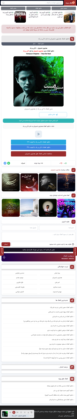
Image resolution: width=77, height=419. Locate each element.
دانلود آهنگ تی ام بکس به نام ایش (62, 317)
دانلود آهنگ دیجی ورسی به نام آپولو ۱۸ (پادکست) (58, 358)
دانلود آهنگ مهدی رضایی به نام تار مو (62, 326)
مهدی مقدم (19, 278)
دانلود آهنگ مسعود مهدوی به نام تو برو (61, 344)
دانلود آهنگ (38, 8)
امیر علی (57, 282)
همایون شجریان (57, 278)
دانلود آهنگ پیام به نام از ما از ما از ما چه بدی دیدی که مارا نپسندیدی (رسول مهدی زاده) (47, 353)
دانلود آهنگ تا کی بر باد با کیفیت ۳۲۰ (38, 147)
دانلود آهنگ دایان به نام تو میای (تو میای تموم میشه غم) (56, 349)
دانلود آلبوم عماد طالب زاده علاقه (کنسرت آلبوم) (59, 395)
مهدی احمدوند (57, 292)
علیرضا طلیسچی (19, 287)
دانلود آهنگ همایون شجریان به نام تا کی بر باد (53, 39)
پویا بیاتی (57, 273)
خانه (53, 126)
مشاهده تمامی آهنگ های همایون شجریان (38, 154)
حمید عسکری (57, 287)
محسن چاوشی (19, 273)
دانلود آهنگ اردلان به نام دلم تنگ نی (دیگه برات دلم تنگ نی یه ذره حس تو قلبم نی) (48, 321)
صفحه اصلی (63, 8)
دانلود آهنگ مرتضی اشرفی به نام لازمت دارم (60, 330)
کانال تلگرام (51, 115)
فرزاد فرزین (20, 282)
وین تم (61, 416)
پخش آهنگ (13, 8)
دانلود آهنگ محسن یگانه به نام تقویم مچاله (60, 386)
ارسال (6, 244)
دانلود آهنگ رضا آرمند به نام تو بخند (62, 340)
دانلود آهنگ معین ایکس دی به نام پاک (61, 307)
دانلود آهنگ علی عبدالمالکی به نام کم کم (61, 400)
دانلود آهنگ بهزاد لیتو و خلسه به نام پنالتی (60, 312)
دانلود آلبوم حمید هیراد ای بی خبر (63, 391)
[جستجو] (3, 3)
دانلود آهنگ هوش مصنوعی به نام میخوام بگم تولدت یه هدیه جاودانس (52, 335)
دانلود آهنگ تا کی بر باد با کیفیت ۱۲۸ (38, 142)
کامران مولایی (20, 292)
